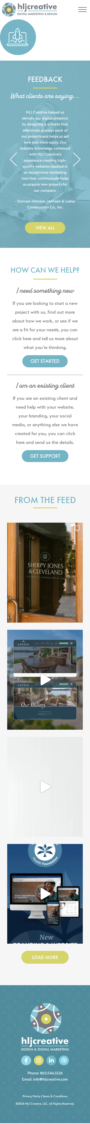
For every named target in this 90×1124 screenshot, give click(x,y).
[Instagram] (39, 1060)
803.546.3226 (51, 1073)
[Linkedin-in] (51, 1060)
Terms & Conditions (54, 1096)
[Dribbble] (64, 1060)
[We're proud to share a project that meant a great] (45, 894)
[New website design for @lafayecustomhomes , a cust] (45, 680)
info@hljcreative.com (50, 1079)
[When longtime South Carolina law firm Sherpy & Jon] (45, 573)
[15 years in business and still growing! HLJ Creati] (45, 787)
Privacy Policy (31, 1096)
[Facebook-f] (26, 1060)
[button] (13, 159)
